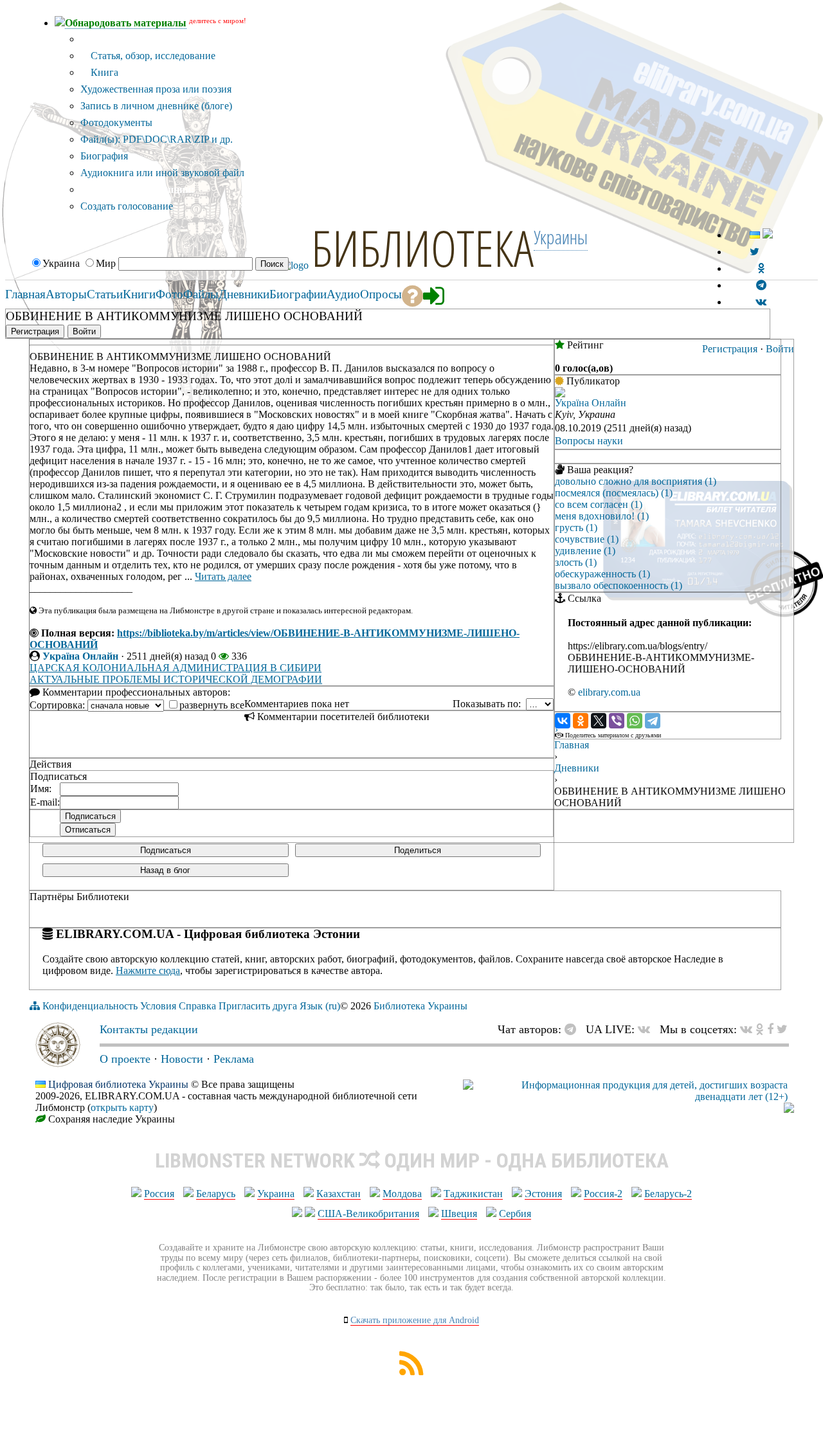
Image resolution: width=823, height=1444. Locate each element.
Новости (182, 1058)
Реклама (233, 1058)
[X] (598, 720)
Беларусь (215, 1193)
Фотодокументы (116, 122)
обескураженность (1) (602, 573)
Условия (158, 1005)
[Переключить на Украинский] (755, 235)
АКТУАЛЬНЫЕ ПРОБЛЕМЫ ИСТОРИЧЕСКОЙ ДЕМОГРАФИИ (176, 679)
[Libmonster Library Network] (789, 1109)
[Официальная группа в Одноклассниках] (760, 268)
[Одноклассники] (580, 720)
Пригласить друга (258, 1005)
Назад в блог (165, 870)
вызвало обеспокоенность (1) (618, 585)
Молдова (402, 1193)
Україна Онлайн (80, 656)
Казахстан (338, 1193)
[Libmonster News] (782, 1029)
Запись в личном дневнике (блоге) (156, 105)
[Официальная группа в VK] (760, 301)
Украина (275, 1193)
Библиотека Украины (420, 1005)
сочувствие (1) (587, 539)
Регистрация (729, 348)
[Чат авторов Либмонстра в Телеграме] (761, 285)
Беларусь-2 (668, 1193)
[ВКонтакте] (562, 720)
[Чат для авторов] (574, 1029)
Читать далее (223, 576)
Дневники (576, 768)
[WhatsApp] (634, 720)
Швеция (459, 1213)
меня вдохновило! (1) (602, 515)
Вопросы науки (589, 440)
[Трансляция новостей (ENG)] (754, 251)
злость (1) (576, 562)
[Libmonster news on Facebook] (770, 1029)
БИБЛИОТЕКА (422, 247)
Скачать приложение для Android (414, 1320)
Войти (780, 348)
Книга (103, 72)
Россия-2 (603, 1193)
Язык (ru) (320, 1005)
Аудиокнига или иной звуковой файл (162, 172)
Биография (104, 155)
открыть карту (122, 1107)
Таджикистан (473, 1193)
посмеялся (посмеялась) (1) (614, 492)
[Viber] (616, 720)
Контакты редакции (149, 1029)
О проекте (125, 1058)
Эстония (543, 1193)
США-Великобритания (368, 1213)
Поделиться (417, 850)
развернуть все (211, 704)
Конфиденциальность (90, 1005)
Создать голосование (126, 206)
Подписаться (165, 850)
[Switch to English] (768, 235)
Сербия (515, 1213)
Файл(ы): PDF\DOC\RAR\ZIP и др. (156, 139)
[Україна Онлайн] (560, 393)
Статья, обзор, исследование (151, 55)
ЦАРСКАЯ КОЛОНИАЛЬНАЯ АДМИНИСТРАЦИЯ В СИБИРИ (175, 667)
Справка (197, 1005)
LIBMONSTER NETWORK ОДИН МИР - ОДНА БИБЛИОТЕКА (412, 1160)
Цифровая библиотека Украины (118, 1084)
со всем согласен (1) (598, 504)
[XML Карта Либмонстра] (411, 1371)
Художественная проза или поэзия (155, 89)
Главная (571, 744)
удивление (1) (585, 550)
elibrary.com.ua (609, 692)
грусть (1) (576, 527)
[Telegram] (652, 720)
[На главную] (57, 1063)
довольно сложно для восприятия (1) (635, 481)
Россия (159, 1193)
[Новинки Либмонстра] (759, 1029)
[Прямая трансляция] (647, 1029)
